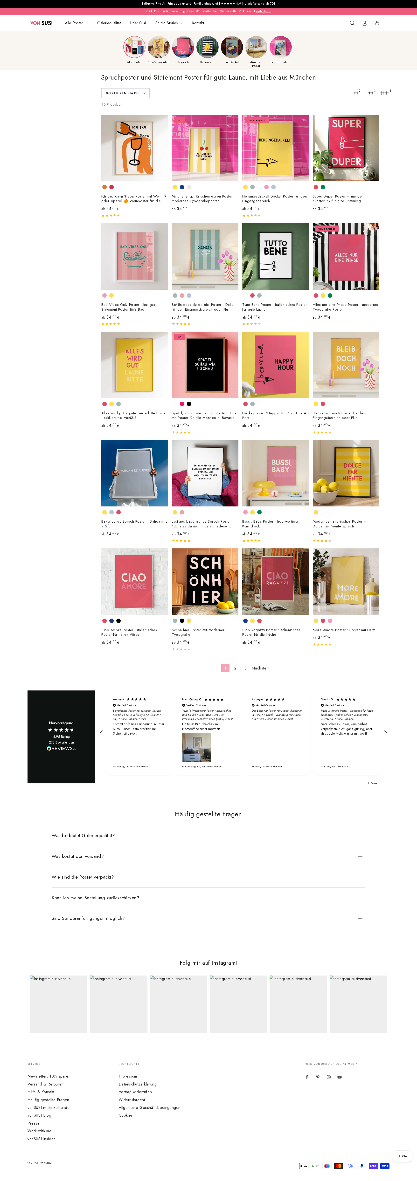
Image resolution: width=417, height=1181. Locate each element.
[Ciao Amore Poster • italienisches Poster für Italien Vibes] (134, 581)
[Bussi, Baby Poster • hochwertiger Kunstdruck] (275, 473)
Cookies (126, 1115)
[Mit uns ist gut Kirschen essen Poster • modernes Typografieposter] (205, 148)
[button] (352, 23)
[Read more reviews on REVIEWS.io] (61, 749)
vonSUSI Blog (39, 1115)
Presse (34, 1123)
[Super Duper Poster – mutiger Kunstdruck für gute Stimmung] (346, 148)
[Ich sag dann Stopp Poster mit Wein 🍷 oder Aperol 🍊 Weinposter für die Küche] (134, 148)
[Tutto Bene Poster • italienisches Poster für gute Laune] (275, 256)
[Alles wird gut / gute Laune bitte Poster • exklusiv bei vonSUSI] (134, 365)
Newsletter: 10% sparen (49, 1076)
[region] (243, 733)
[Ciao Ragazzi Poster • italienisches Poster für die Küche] (275, 581)
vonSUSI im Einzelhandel (49, 1107)
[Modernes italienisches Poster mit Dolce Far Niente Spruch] (346, 473)
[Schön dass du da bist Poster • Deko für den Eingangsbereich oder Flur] (205, 256)
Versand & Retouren (46, 1084)
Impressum (128, 1076)
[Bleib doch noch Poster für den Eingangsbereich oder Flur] (346, 365)
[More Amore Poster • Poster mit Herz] (346, 581)
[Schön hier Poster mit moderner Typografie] (205, 581)
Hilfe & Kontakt (41, 1092)
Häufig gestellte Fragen (48, 1100)
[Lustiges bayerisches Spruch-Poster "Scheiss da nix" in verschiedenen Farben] (205, 473)
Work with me (39, 1131)
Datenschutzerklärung (138, 1084)
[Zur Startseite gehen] (41, 23)
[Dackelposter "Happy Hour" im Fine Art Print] (275, 365)
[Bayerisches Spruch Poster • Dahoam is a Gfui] (134, 473)
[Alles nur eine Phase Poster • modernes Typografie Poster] (346, 256)
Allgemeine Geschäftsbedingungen (150, 1107)
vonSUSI (46, 1163)
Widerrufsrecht (132, 1100)
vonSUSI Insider (41, 1139)
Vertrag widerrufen (135, 1092)
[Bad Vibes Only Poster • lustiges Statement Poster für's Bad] (134, 256)
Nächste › (260, 668)
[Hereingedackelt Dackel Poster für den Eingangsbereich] (275, 148)
